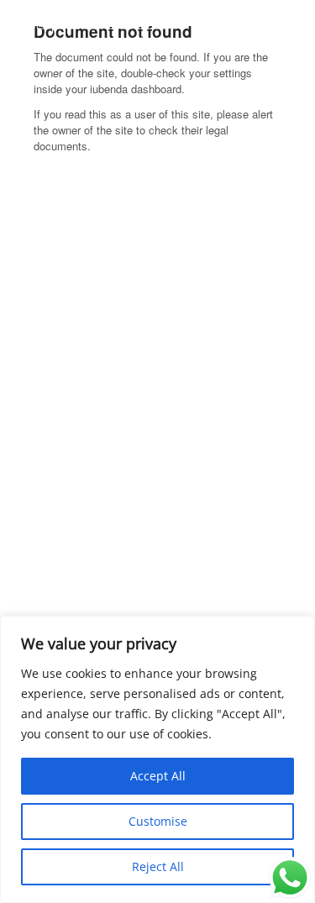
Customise (158, 821)
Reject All (158, 866)
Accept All (158, 776)
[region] (157, 759)
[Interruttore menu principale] (283, 32)
